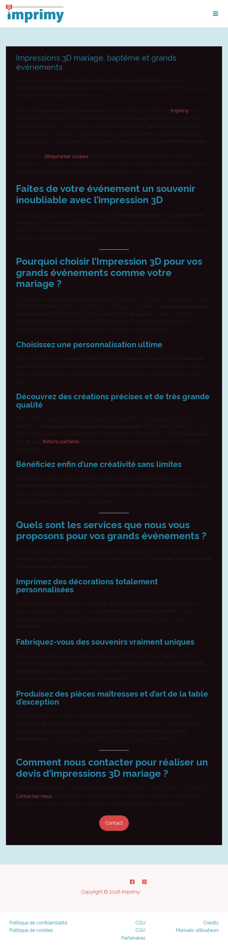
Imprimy (179, 110)
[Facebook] (132, 881)
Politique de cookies (31, 930)
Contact (114, 823)
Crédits (211, 923)
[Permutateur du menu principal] (215, 13)
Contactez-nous (34, 796)
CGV (140, 930)
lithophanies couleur (66, 156)
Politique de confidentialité (38, 923)
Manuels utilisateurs (197, 930)
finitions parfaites (61, 441)
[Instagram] (144, 881)
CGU (140, 923)
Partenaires (133, 938)
